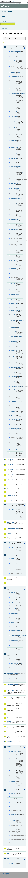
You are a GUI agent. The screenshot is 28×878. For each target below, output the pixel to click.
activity (12, 509)
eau (11, 802)
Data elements (5, 18)
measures (13, 605)
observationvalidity (13, 283)
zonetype (13, 452)
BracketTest (13, 796)
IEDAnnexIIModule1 (11, 673)
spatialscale (13, 411)
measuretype (13, 224)
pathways (13, 622)
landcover (9, 708)
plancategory (13, 299)
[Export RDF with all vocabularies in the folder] (24, 48)
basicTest (13, 793)
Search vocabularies (8, 42)
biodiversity (10, 484)
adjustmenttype (13, 56)
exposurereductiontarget (13, 193)
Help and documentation (7, 11)
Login (17, 3)
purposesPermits (13, 626)
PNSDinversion (13, 303)
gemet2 (9, 555)
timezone (13, 442)
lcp (7, 726)
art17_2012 (10, 474)
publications (10, 741)
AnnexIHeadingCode (13, 678)
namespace (13, 264)
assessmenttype (13, 111)
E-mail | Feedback (5, 873)
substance (13, 781)
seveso (9, 746)
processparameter (13, 327)
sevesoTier (13, 770)
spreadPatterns (13, 645)
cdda (8, 488)
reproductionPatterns (13, 630)
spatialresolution (13, 405)
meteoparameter (13, 229)
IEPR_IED (9, 697)
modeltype (13, 260)
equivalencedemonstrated (13, 178)
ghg (8, 577)
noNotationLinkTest (13, 814)
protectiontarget (13, 331)
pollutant (13, 307)
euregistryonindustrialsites (11, 528)
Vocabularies (5, 23)
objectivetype (13, 273)
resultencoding (13, 350)
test (8, 789)
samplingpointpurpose (13, 381)
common (9, 492)
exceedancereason (13, 188)
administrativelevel (13, 60)
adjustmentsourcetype (13, 51)
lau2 (8, 717)
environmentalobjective (13, 166)
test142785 (13, 820)
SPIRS (12, 775)
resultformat (13, 356)
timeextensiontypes (13, 428)
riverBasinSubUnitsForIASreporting (13, 635)
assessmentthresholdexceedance (13, 106)
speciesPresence (13, 640)
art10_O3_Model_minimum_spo (13, 93)
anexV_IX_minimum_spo (13, 80)
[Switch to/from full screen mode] (19, 3)
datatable (13, 144)
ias (7, 588)
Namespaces (4, 28)
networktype (13, 268)
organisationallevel (13, 294)
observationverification (13, 289)
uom (8, 848)
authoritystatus (13, 127)
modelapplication (13, 233)
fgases (8, 542)
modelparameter (13, 250)
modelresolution (13, 255)
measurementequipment (13, 209)
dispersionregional (13, 153)
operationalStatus (13, 751)
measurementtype (13, 219)
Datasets (4, 13)
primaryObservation (13, 310)
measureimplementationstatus (13, 203)
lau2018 (9, 721)
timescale (13, 433)
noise (8, 736)
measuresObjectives (13, 617)
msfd (8, 731)
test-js (12, 817)
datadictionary (11, 495)
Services (4, 26)
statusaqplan (13, 424)
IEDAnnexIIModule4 (11, 690)
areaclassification (13, 88)
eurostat (9, 533)
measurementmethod (13, 214)
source (12, 566)
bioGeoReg (13, 592)
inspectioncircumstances (13, 663)
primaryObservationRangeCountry (13, 320)
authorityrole (13, 121)
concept (12, 558)
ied (7, 654)
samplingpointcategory (13, 376)
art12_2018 (10, 464)
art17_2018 (10, 479)
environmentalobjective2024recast (13, 172)
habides (9, 583)
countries (13, 547)
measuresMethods (13, 613)
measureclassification (13, 198)
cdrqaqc (12, 134)
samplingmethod (13, 372)
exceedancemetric (13, 183)
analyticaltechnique (13, 76)
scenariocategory (13, 396)
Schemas (4, 21)
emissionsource (13, 162)
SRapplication (13, 415)
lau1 (8, 714)
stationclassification (13, 419)
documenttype (13, 158)
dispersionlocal (13, 147)
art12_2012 (10, 459)
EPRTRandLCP (11, 522)
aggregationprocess (13, 72)
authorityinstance (13, 116)
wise (8, 853)
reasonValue (13, 758)
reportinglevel (13, 341)
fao (8, 537)
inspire (9, 703)
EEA (8, 1)
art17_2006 (10, 469)
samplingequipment (13, 367)
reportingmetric (13, 346)
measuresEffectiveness (13, 608)
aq (7, 46)
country (12, 863)
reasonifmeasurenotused (13, 336)
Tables (3, 16)
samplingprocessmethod (13, 389)
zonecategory (13, 449)
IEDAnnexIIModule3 (11, 684)
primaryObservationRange (13, 314)
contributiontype (13, 140)
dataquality (10, 500)
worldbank (10, 858)
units (12, 648)
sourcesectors (13, 401)
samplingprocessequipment (13, 386)
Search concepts (18, 42)
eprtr (8, 504)
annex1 (12, 658)
